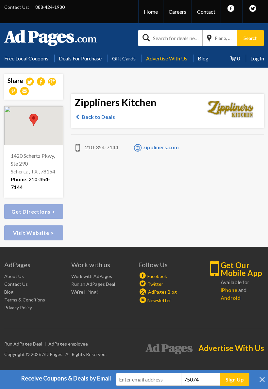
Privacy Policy (18, 307)
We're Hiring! (84, 292)
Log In (257, 58)
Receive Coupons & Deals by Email (66, 378)
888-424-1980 (50, 7)
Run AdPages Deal (23, 344)
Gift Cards (124, 58)
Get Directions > (33, 211)
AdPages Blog (162, 292)
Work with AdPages (91, 276)
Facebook (157, 276)
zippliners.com (161, 147)
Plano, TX (224, 38)
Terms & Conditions (24, 299)
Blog (203, 58)
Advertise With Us (166, 58)
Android (231, 298)
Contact (206, 11)
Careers (177, 11)
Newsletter (159, 300)
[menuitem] (28, 58)
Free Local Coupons (26, 58)
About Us (14, 276)
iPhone (229, 290)
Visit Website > (33, 233)
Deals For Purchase (80, 58)
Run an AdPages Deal (93, 284)
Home (151, 11)
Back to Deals (98, 117)
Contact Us (16, 284)
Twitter (155, 284)
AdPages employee (68, 344)
